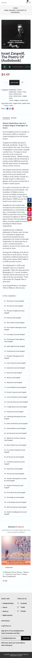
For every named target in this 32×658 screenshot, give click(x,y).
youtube (23, 611)
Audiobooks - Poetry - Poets (17, 92)
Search (5, 607)
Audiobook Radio (8, 603)
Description (6, 118)
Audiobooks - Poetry (15, 90)
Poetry (6, 105)
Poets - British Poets (15, 94)
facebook (24, 603)
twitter (23, 607)
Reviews (13, 118)
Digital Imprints (7, 615)
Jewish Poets (26, 103)
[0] (27, 3)
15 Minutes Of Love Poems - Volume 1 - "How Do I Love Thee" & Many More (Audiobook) (16, 574)
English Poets (17, 103)
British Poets (8, 103)
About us (5, 611)
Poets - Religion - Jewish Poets (19, 100)
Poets (11, 105)
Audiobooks (9, 567)
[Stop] (9, 67)
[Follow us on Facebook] (7, 108)
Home (15, 8)
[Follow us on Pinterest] (13, 108)
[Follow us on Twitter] (10, 108)
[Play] (4, 67)
